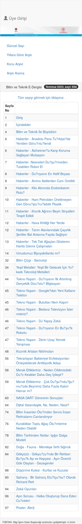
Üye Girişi (17, 18)
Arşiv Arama (15, 73)
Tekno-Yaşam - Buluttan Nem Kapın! (42, 302)
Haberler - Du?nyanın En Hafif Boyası (43, 173)
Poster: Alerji (25, 507)
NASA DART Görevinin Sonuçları (39, 398)
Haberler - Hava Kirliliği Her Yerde (40, 222)
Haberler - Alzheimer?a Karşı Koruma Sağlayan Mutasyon (43, 152)
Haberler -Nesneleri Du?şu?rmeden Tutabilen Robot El (42, 164)
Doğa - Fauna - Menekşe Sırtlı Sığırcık (43, 447)
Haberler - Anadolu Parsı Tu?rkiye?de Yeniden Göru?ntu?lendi (43, 141)
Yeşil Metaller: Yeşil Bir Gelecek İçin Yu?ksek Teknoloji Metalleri (45, 269)
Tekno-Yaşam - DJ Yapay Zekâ (38, 321)
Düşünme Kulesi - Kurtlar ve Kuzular (42, 470)
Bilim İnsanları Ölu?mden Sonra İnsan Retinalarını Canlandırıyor (43, 414)
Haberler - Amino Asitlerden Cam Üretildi (45, 180)
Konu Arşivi (15, 64)
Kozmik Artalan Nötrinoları (35, 351)
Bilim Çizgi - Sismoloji (31, 260)
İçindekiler (23, 124)
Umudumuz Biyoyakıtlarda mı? (38, 253)
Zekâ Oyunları (26, 489)
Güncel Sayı (15, 45)
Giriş (19, 117)
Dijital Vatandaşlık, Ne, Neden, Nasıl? (42, 405)
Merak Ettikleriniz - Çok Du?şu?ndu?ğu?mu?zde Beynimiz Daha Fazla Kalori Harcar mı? (45, 386)
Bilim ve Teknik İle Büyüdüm (36, 131)
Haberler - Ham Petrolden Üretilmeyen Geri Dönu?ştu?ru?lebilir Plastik (44, 201)
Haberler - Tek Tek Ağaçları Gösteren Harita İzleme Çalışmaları (43, 243)
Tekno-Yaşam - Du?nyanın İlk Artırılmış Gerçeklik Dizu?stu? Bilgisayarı (44, 281)
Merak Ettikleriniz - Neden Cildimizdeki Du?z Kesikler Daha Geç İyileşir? (43, 372)
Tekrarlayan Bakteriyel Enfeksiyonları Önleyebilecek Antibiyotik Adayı (42, 360)
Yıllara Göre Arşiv (19, 54)
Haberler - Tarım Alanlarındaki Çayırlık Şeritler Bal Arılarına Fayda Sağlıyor (43, 232)
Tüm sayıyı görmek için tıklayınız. (41, 97)
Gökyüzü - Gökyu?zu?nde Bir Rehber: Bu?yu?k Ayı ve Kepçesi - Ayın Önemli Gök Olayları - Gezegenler (43, 458)
